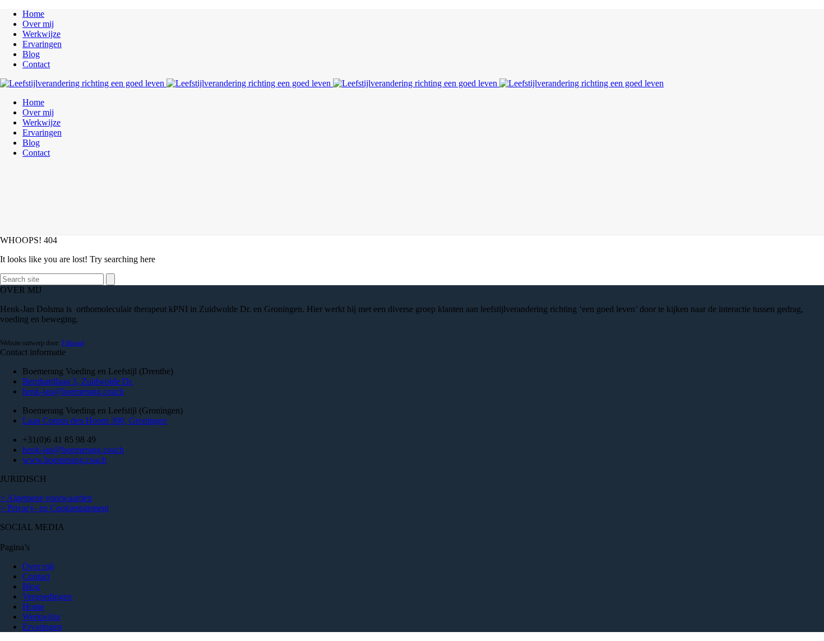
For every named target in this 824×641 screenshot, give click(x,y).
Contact (36, 64)
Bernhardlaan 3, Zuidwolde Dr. (77, 381)
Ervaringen (42, 44)
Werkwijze (41, 34)
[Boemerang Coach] (332, 83)
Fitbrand (73, 343)
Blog (31, 54)
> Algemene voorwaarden (46, 498)
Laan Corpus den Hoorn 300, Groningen (94, 420)
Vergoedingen (47, 596)
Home (33, 13)
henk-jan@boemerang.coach (73, 391)
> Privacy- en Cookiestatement (54, 508)
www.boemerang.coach (64, 460)
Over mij (38, 24)
